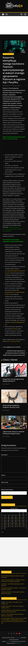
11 (6, 519)
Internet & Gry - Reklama (8, 54)
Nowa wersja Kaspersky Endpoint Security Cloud (11, 406)
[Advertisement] (14, 25)
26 (10, 525)
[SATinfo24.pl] (3, 14)
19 (10, 522)
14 (17, 519)
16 (24, 519)
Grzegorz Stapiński (16, 85)
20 (13, 522)
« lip (2, 532)
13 (13, 519)
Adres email (5, 482)
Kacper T (3, 614)
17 (2, 522)
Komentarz (4, 455)
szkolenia (14, 329)
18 (6, 522)
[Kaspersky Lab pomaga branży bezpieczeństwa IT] (14, 364)
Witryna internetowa (7, 489)
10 (2, 519)
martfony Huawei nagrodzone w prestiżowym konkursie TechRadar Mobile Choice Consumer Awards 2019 (14, 353)
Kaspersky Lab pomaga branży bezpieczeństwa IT (13, 380)
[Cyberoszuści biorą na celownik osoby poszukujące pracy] (14, 417)
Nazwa (3, 475)
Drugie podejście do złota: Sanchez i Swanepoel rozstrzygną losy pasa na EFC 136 (13, 621)
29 (21, 525)
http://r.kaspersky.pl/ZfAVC (13, 341)
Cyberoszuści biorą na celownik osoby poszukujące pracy (13, 433)
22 (21, 522)
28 (17, 525)
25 (6, 525)
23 (24, 522)
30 (24, 525)
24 (2, 525)
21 (17, 522)
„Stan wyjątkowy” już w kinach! (11, 347)
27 (13, 525)
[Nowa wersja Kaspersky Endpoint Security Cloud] (14, 390)
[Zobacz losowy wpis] (25, 14)
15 (21, 519)
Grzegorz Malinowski (6, 606)
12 (10, 519)
